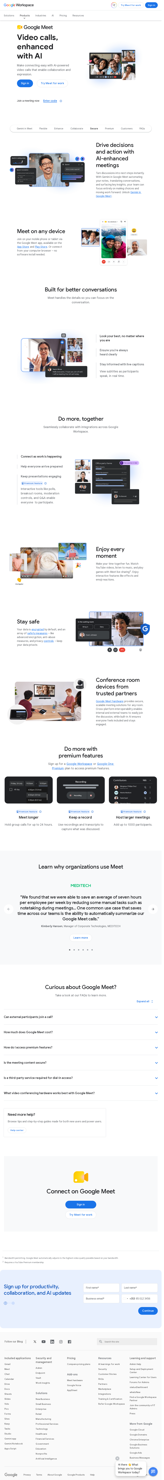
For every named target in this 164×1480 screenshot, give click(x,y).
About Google (55, 1474)
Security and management (44, 1360)
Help (92, 1474)
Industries (40, 15)
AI (53, 15)
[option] (24, 128)
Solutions (9, 15)
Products (25, 15)
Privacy (27, 1474)
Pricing (63, 15)
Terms (39, 1474)
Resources (78, 15)
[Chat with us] (153, 1471)
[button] (153, 1471)
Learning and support (143, 1358)
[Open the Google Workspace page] (19, 5)
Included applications (17, 1358)
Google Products (76, 1474)
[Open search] (114, 5)
